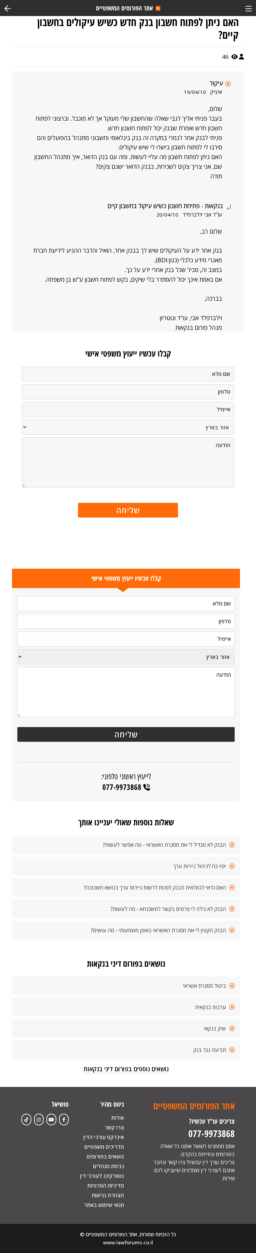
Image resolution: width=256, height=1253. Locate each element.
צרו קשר (114, 1127)
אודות (117, 1117)
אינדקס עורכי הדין (103, 1137)
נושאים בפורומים (105, 1156)
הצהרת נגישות (108, 1195)
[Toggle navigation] (248, 7)
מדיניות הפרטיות (105, 1185)
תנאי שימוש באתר (104, 1205)
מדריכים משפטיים (104, 1146)
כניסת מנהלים (108, 1166)
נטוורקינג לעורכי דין (102, 1175)
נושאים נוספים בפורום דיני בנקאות (126, 1069)
